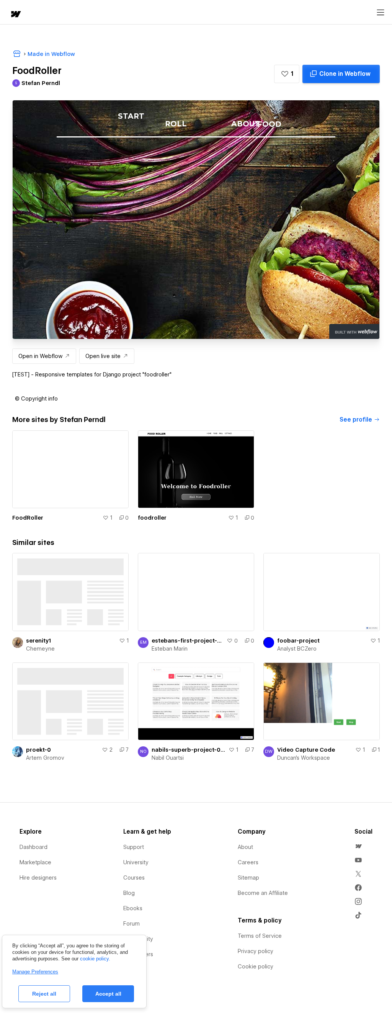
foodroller (152, 518)
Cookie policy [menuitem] (255, 966)
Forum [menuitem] (131, 924)
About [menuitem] (245, 847)
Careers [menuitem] (248, 862)
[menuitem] (358, 846)
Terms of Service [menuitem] (260, 936)
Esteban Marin (170, 649)
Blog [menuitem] (129, 893)
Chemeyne (40, 649)
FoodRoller (27, 518)
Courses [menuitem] (134, 878)
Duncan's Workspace (303, 758)
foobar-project (298, 641)
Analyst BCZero (297, 649)
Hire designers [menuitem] (38, 878)
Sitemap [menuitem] (248, 878)
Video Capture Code (306, 750)
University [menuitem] (136, 862)
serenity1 (38, 641)
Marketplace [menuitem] (35, 862)
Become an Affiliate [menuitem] (263, 893)
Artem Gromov (45, 758)
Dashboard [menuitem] (33, 847)
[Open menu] (380, 12)
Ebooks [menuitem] (132, 908)
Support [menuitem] (133, 847)
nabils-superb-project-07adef (188, 750)
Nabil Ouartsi (168, 758)
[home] (15, 14)
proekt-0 (38, 750)
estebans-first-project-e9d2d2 (188, 641)
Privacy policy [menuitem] (255, 951)
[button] (286, 74)
